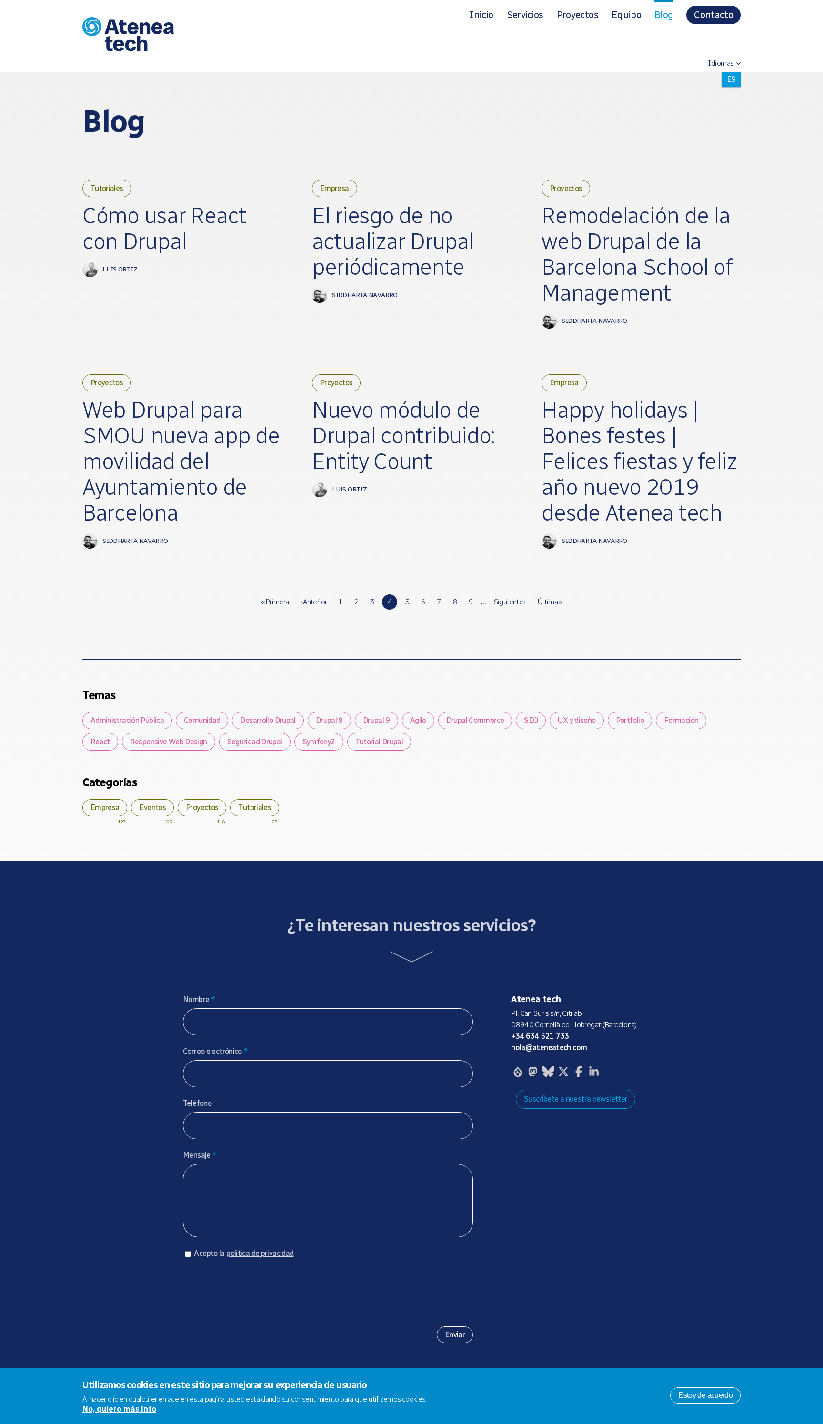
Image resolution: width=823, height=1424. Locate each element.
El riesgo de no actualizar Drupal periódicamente (393, 241)
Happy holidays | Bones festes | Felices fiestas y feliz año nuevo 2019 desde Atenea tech (639, 461)
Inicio (481, 14)
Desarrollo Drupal (267, 720)
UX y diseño (576, 720)
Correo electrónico (215, 1051)
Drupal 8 (329, 720)
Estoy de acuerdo (705, 1395)
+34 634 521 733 (540, 1036)
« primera (275, 601)
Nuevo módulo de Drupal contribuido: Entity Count (403, 435)
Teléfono (197, 1103)
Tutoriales (106, 188)
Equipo (626, 14)
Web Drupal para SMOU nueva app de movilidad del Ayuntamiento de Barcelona (181, 461)
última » (549, 601)
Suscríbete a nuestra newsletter (576, 1098)
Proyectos (577, 14)
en (731, 94)
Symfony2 (318, 741)
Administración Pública (127, 720)
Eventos (152, 807)
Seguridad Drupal (254, 741)
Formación (681, 720)
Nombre (199, 999)
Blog (663, 14)
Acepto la (243, 1253)
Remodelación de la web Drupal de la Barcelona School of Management (637, 254)
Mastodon (533, 1071)
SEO (531, 720)
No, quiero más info (119, 1409)
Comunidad (202, 720)
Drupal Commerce (475, 720)
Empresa (334, 188)
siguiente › (509, 601)
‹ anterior (314, 601)
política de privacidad (259, 1253)
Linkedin (594, 1071)
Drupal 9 (376, 720)
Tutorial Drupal (379, 741)
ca (730, 79)
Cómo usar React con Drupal (164, 228)
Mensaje (199, 1155)
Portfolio (630, 720)
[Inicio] (198, 36)
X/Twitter (563, 1071)
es (730, 109)
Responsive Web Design (168, 741)
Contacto (713, 14)
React (100, 741)
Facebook (578, 1071)
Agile (418, 720)
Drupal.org (517, 1071)
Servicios (525, 14)
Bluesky (548, 1071)
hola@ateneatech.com (549, 1047)
